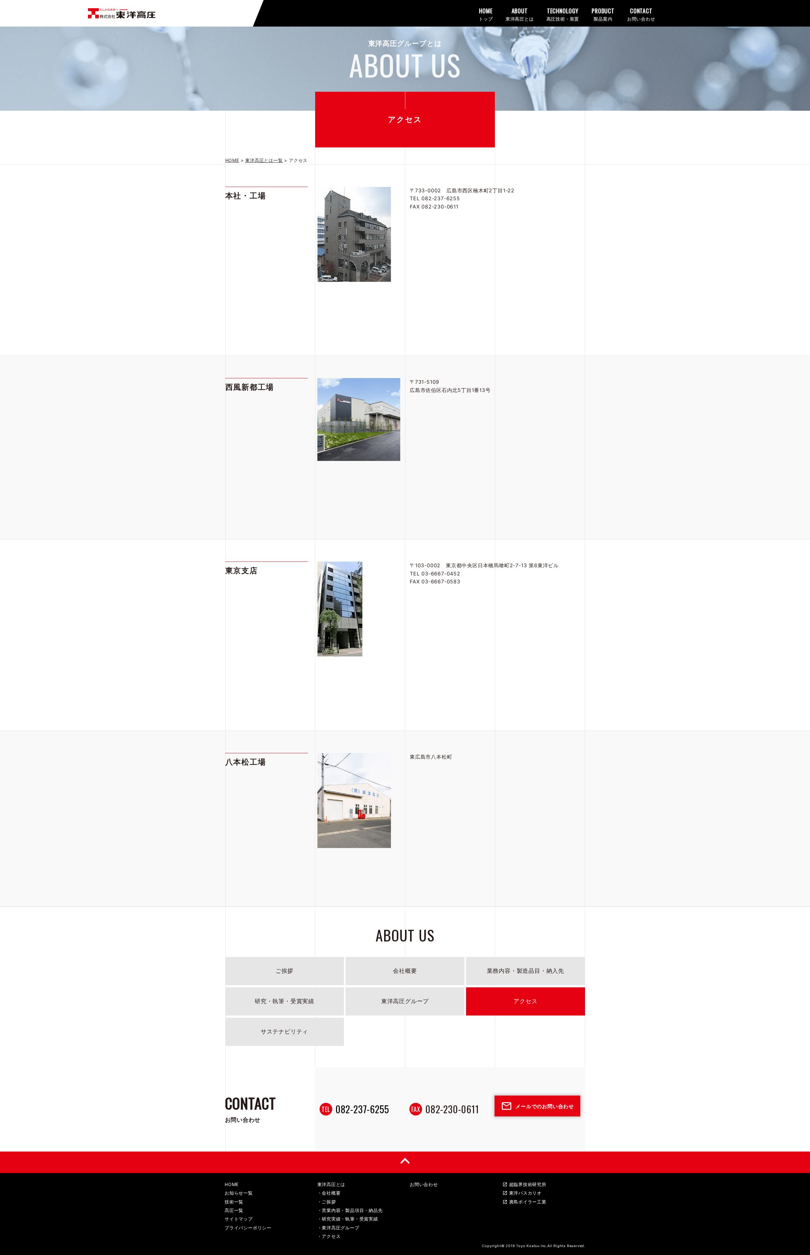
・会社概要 (329, 1193)
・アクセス (329, 1236)
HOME (232, 1184)
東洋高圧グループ (405, 1001)
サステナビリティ (284, 1031)
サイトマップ (239, 1218)
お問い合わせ (424, 1184)
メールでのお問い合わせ (537, 1106)
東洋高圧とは (331, 1184)
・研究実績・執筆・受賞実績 (347, 1218)
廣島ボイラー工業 (524, 1201)
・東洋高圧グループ (338, 1227)
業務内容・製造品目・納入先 (525, 970)
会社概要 (405, 970)
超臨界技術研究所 (524, 1184)
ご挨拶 (284, 970)
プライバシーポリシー (248, 1227)
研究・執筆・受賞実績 (284, 1001)
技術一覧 (234, 1201)
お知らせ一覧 (239, 1193)
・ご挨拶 (326, 1201)
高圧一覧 (234, 1210)
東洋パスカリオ (522, 1193)
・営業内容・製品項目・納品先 (350, 1210)
